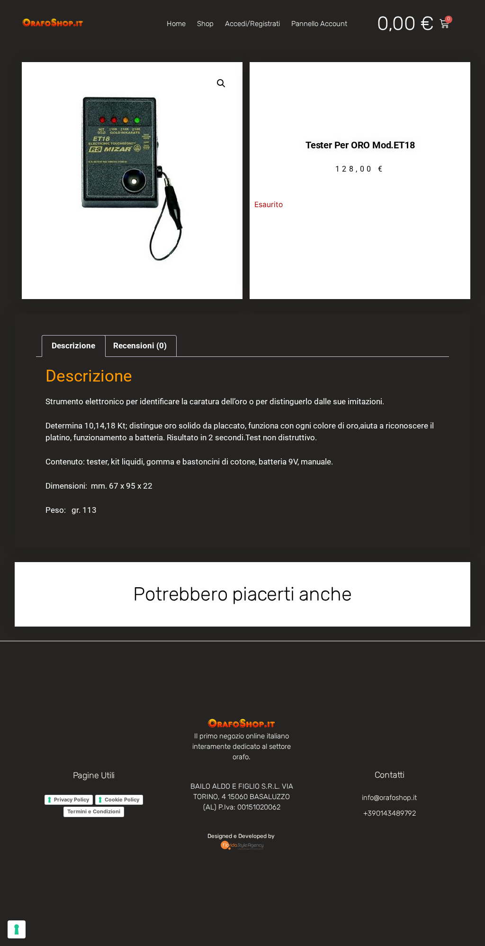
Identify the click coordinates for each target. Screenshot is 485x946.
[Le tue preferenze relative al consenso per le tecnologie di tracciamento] (17, 929)
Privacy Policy (71, 799)
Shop (205, 23)
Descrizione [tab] (73, 345)
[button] (221, 83)
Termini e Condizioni (93, 811)
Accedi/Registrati (252, 23)
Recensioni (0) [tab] (140, 345)
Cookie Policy (122, 799)
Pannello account (319, 23)
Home (176, 23)
